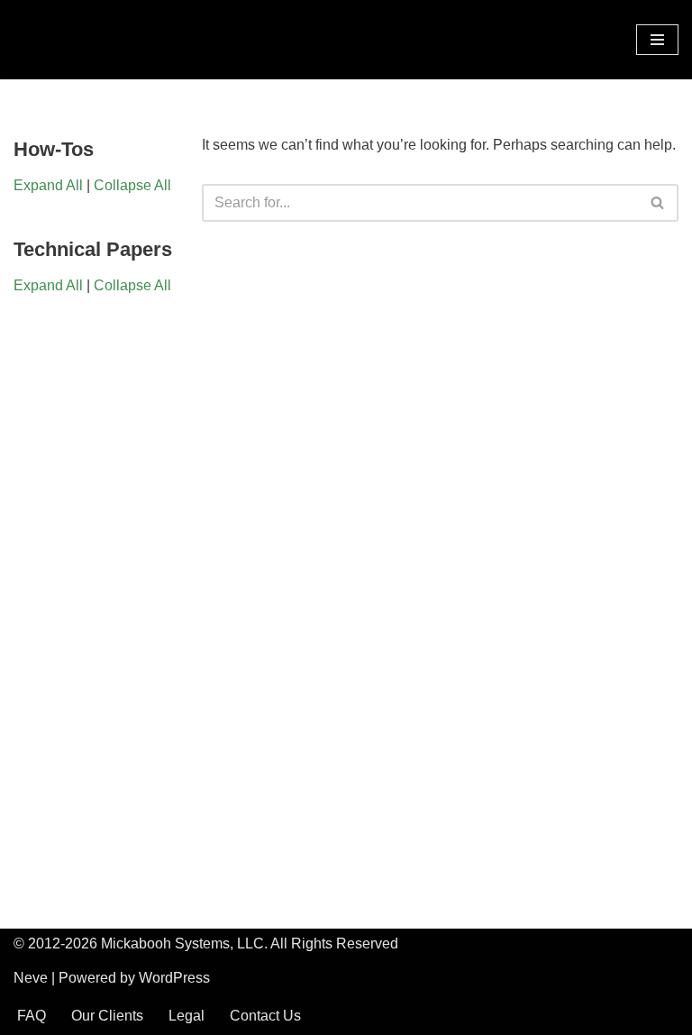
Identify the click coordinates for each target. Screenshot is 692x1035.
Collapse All (132, 185)
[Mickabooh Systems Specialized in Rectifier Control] (68, 40)
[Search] (658, 203)
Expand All (48, 185)
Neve (31, 977)
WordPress (174, 977)
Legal (186, 1015)
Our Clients (107, 1015)
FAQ (31, 1015)
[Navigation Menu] (657, 39)
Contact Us (265, 1015)
